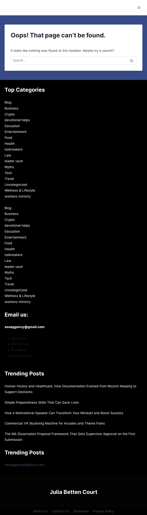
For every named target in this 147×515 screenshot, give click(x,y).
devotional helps (17, 120)
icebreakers (14, 149)
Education (12, 126)
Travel (9, 179)
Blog (8, 102)
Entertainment (15, 132)
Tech (8, 173)
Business (11, 108)
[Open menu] (138, 8)
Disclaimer (19, 350)
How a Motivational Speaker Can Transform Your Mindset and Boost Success (64, 413)
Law (8, 155)
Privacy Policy (21, 356)
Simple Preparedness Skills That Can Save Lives (42, 402)
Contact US (20, 344)
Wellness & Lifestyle (20, 190)
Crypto (10, 114)
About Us (18, 338)
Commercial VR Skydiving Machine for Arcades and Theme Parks (55, 423)
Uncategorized (16, 185)
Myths (9, 167)
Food (8, 138)
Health (10, 144)
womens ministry (18, 196)
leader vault (14, 161)
